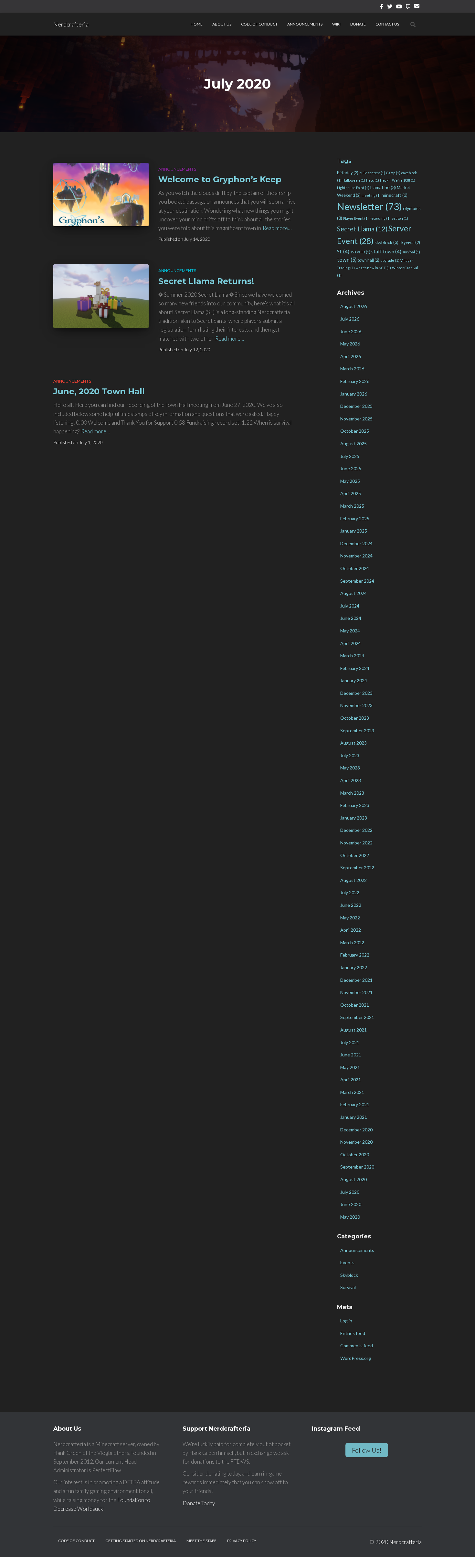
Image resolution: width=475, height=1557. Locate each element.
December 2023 (356, 693)
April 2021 (350, 1079)
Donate (358, 24)
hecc (372, 180)
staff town (386, 251)
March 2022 (352, 942)
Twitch (408, 7)
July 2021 (349, 1042)
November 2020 (356, 1142)
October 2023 (354, 718)
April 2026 (350, 356)
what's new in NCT (373, 268)
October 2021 (354, 1005)
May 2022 (350, 917)
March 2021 (352, 1092)
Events (347, 1262)
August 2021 (353, 1030)
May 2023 (350, 767)
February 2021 (354, 1104)
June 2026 (350, 331)
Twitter (389, 7)
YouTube (399, 7)
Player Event (356, 218)
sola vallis (360, 252)
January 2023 (353, 818)
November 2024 (356, 555)
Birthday (347, 172)
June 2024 (350, 618)
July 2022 (349, 892)
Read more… (277, 228)
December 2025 (356, 406)
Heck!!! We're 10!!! (397, 180)
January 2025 (353, 531)
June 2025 (350, 468)
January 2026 (353, 394)
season (400, 218)
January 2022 (353, 967)
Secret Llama (362, 229)
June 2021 (350, 1054)
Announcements (304, 24)
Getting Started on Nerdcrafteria (140, 1540)
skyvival (409, 242)
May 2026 (350, 343)
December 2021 (356, 980)
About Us (221, 24)
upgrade (389, 260)
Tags (344, 160)
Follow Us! (367, 1450)
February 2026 (354, 381)
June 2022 (350, 905)
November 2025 (356, 418)
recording (380, 218)
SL (343, 251)
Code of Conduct (259, 24)
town (347, 260)
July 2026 (349, 319)
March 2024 (352, 655)
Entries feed (352, 1333)
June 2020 (350, 1204)
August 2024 (353, 593)
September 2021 (357, 1017)
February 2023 (354, 805)
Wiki (336, 24)
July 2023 (349, 755)
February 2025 (354, 518)
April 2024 (350, 643)
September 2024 (357, 581)
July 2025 (349, 456)
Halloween (354, 180)
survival (411, 252)
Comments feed (356, 1345)
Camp (393, 173)
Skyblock (349, 1275)
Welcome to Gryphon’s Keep (219, 179)
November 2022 (356, 842)
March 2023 (352, 793)
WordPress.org (355, 1358)
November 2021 (356, 992)
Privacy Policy (241, 1540)
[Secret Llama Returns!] (101, 296)
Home (197, 24)
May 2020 (350, 1217)
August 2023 (353, 743)
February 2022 (354, 955)
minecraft (394, 195)
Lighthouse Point (353, 187)
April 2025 (350, 493)
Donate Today (199, 1503)
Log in (346, 1320)
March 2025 (352, 506)
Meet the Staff (201, 1540)
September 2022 (357, 867)
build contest (372, 173)
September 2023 (357, 730)
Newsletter (369, 206)
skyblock (386, 242)
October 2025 (354, 431)
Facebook (381, 7)
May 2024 (350, 630)
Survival (348, 1287)
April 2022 (350, 930)
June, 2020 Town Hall (99, 391)
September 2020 (357, 1167)
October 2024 (354, 568)
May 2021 (350, 1067)
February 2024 (354, 668)
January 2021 (353, 1117)
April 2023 (350, 780)
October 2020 (354, 1154)
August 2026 (353, 306)
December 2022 (356, 830)
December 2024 (356, 543)
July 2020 (349, 1192)
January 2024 (353, 680)
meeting (371, 195)
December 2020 (356, 1129)
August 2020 (353, 1179)
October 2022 (354, 855)
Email (418, 8)
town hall (368, 260)
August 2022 (353, 880)
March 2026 (352, 368)
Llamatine (383, 187)
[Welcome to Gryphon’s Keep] (101, 195)
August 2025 (353, 443)
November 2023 (356, 705)
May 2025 (350, 481)
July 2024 (349, 606)
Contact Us (387, 24)
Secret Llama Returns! (206, 281)
